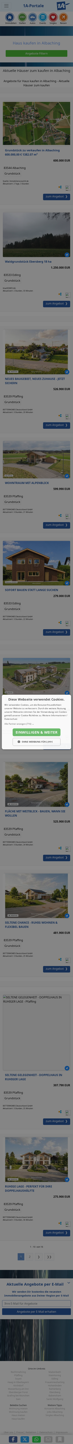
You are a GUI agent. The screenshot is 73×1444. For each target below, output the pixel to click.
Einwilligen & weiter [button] (36, 732)
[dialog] (36, 722)
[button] (36, 724)
